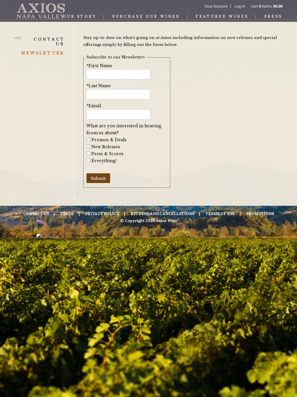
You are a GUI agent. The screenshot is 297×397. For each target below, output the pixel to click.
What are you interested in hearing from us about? (123, 129)
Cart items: (266, 6)
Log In (240, 6)
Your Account (216, 6)
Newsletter (42, 53)
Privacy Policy (102, 213)
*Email (93, 105)
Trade (67, 213)
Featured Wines (221, 16)
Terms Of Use (220, 213)
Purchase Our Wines (146, 16)
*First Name (99, 65)
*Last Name (98, 85)
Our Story (79, 16)
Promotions (260, 213)
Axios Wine (41, 11)
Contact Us (36, 213)
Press (273, 16)
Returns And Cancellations (162, 213)
